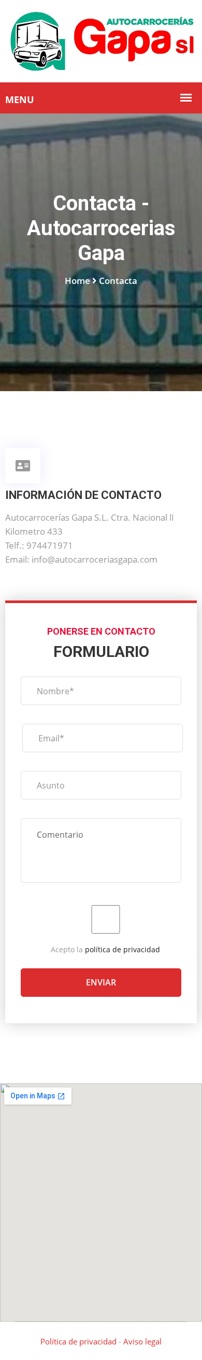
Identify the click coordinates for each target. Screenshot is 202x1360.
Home (77, 281)
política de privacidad (122, 949)
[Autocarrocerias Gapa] (101, 40)
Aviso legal (142, 1341)
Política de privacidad (78, 1341)
